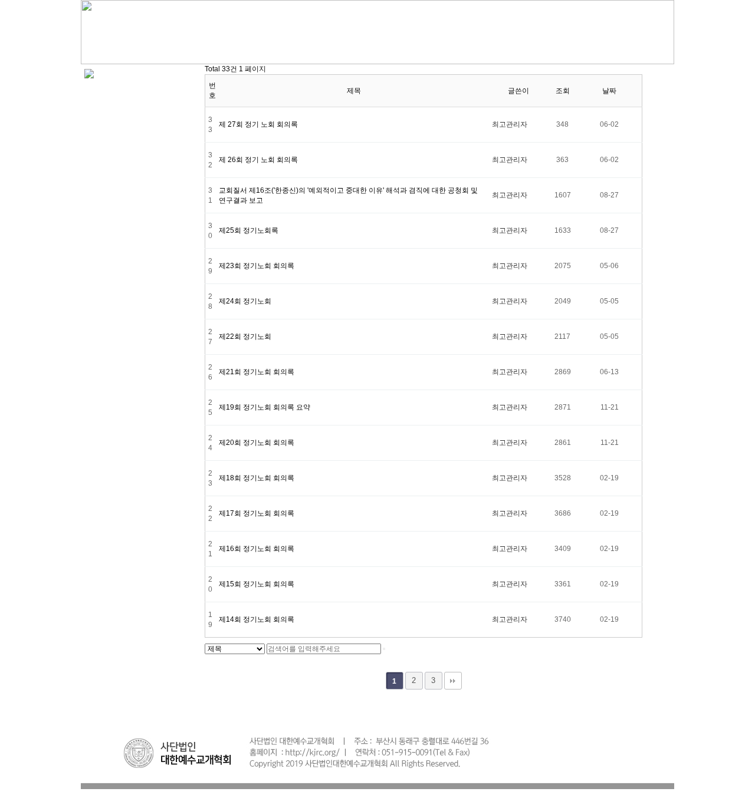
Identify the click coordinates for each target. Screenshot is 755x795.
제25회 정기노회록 (248, 230)
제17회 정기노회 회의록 (256, 513)
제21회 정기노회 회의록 (256, 372)
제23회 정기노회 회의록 (256, 266)
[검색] (384, 649)
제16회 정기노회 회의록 (256, 549)
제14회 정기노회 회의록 (256, 619)
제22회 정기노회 (245, 336)
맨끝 (453, 681)
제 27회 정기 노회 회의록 (258, 124)
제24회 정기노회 (245, 301)
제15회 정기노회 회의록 (256, 584)
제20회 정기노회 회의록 (256, 442)
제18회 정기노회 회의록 (256, 478)
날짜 (609, 91)
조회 (563, 91)
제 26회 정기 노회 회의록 (258, 160)
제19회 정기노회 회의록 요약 (264, 407)
